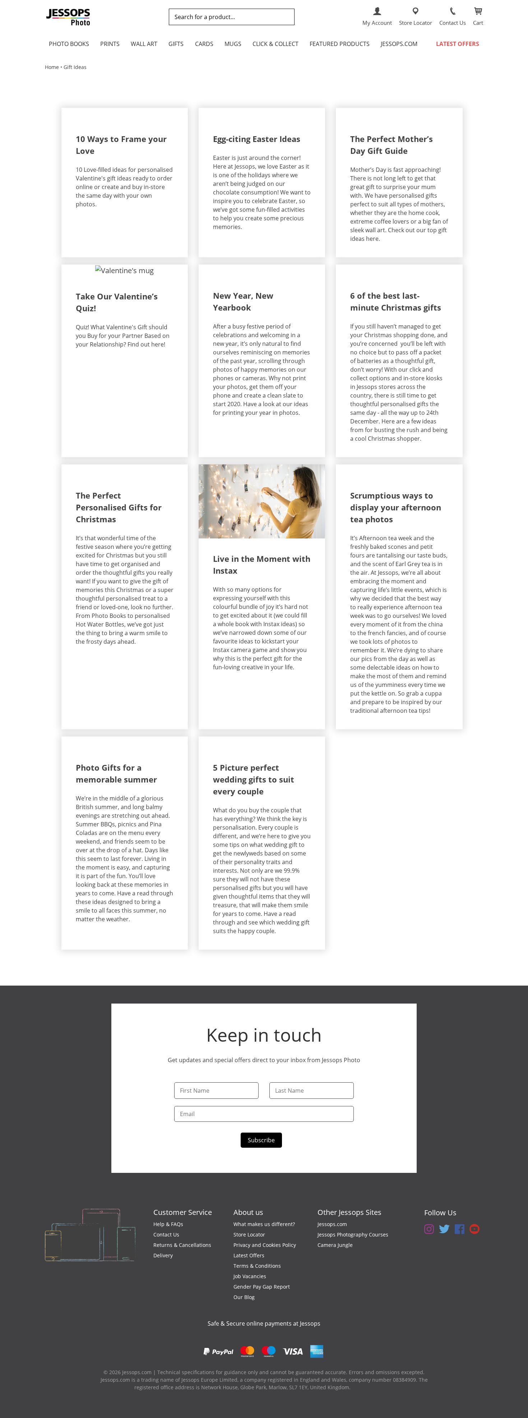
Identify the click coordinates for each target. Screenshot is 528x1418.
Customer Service (182, 1212)
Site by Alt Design (373, 1387)
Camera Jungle (335, 1245)
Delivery (163, 1255)
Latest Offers (457, 44)
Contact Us (166, 1234)
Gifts (176, 44)
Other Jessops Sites (349, 1212)
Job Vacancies (249, 1276)
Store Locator (249, 1234)
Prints (110, 44)
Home (52, 67)
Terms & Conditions (257, 1265)
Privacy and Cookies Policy (264, 1245)
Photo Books (69, 44)
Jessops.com (399, 44)
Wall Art (144, 44)
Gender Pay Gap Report (261, 1286)
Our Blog (244, 1297)
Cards (204, 44)
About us (248, 1212)
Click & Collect (275, 44)
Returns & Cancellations (182, 1245)
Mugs (232, 44)
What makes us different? (264, 1224)
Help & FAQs (168, 1224)
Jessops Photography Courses (353, 1234)
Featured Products (340, 44)
